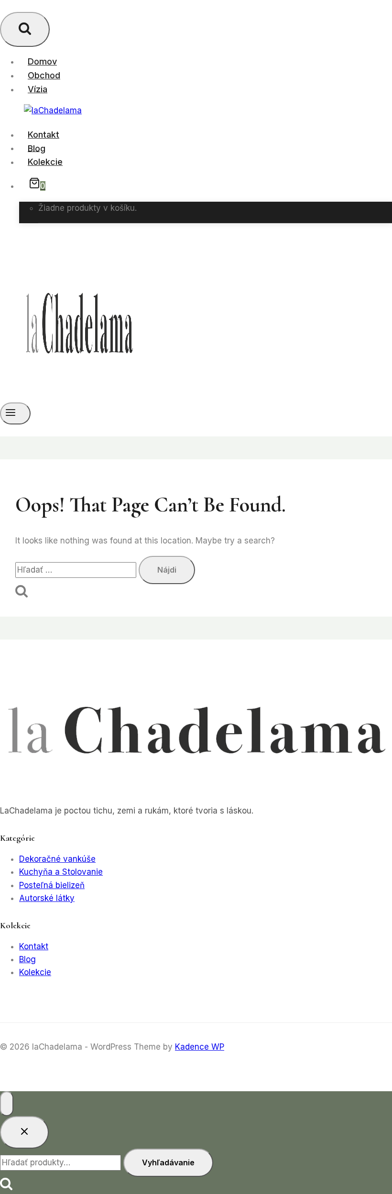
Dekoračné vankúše (57, 859)
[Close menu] (6, 1103)
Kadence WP (199, 1047)
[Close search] (24, 1132)
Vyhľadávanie (168, 1162)
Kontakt (43, 135)
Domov (42, 61)
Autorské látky (47, 898)
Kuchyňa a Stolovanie (61, 872)
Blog (36, 148)
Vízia (37, 89)
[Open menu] (15, 413)
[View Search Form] (25, 29)
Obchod (44, 75)
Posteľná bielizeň (52, 885)
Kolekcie (45, 162)
